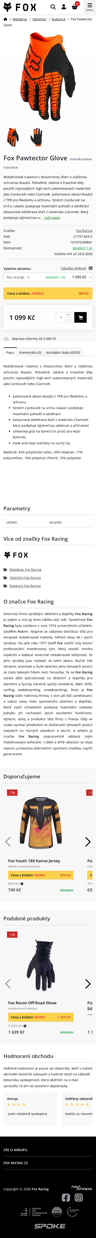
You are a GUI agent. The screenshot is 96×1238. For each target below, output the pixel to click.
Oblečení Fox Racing (25, 577)
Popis (10, 352)
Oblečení (39, 19)
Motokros (20, 19)
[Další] (88, 842)
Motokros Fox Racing (25, 569)
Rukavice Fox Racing (25, 586)
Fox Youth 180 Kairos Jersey (34, 860)
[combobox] (48, 277)
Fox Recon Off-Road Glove (32, 1002)
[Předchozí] (8, 842)
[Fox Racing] (48, 556)
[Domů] (5, 19)
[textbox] (48, 277)
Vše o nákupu (15, 1150)
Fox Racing (84, 230)
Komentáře (30, 352)
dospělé (55, 522)
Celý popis (52, 217)
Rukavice (58, 19)
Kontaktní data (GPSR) (63, 352)
